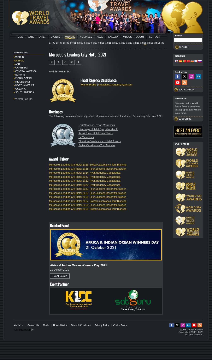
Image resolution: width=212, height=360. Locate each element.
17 (131, 43)
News (100, 37)
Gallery (113, 37)
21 (145, 43)
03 (82, 43)
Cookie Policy (120, 325)
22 (148, 43)
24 (155, 43)
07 (96, 43)
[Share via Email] (72, 62)
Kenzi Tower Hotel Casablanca (95, 133)
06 (92, 43)
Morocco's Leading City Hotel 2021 (68, 185)
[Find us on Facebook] (177, 76)
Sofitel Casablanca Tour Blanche (96, 145)
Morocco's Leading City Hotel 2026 (68, 164)
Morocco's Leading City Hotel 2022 (68, 180)
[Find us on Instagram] (191, 76)
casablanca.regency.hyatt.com (115, 84)
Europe (20, 74)
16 (127, 43)
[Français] (196, 61)
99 (68, 43)
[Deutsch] (192, 61)
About (140, 37)
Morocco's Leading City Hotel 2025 (68, 168)
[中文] (188, 61)
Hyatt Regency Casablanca (105, 172)
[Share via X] (58, 62)
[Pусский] (200, 61)
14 (120, 43)
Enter (42, 37)
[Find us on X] (184, 76)
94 (50, 43)
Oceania (20, 89)
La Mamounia (86, 137)
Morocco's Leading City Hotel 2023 (68, 176)
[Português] (184, 61)
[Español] (180, 61)
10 (106, 43)
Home (19, 37)
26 (162, 43)
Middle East (22, 81)
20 (141, 43)
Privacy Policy (102, 325)
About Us (18, 325)
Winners (70, 37)
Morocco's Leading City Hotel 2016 (68, 205)
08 (99, 43)
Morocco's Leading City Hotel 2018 (68, 197)
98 (64, 43)
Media (46, 325)
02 (78, 43)
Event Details (59, 276)
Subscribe (184, 119)
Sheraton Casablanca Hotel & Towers (99, 141)
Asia (17, 64)
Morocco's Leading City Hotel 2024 (68, 172)
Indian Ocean (23, 78)
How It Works (60, 325)
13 (117, 43)
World (19, 57)
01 (75, 43)
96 (57, 43)
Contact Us (33, 325)
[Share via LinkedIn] (65, 62)
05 (89, 43)
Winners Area (23, 98)
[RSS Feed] (184, 82)
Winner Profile (88, 84)
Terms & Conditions (81, 325)
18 (134, 43)
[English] (176, 61)
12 (113, 43)
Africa (19, 60)
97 (61, 43)
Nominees (86, 37)
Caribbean (21, 67)
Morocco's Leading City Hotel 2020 (68, 188)
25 (159, 43)
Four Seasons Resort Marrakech (96, 125)
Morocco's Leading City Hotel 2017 (68, 201)
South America (24, 92)
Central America (25, 71)
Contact (154, 37)
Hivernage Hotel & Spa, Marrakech (98, 129)
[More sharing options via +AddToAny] (78, 62)
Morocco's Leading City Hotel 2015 (68, 209)
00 (71, 43)
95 (54, 43)
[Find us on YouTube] (177, 82)
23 (152, 43)
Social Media (186, 89)
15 (124, 43)
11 (110, 43)
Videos (127, 37)
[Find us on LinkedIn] (198, 76)
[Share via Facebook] (51, 62)
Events (55, 37)
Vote (31, 37)
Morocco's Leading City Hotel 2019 (68, 193)
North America (24, 85)
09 (103, 43)
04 (85, 43)
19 (138, 43)
